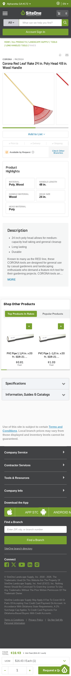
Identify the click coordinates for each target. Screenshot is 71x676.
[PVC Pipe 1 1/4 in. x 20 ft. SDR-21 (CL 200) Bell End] (19, 337)
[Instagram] (38, 566)
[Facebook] (7, 566)
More (11, 279)
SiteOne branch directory (18, 548)
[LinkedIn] (31, 566)
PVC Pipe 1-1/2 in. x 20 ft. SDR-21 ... (51, 355)
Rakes (32, 45)
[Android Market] (52, 509)
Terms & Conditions (14, 620)
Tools (54, 42)
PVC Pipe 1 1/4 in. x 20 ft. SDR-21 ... (19, 355)
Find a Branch (13, 522)
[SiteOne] (31, 15)
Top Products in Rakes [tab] (21, 313)
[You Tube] (22, 566)
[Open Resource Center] (64, 669)
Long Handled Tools (17, 45)
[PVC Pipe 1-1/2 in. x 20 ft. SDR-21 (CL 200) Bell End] (51, 337)
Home (7, 42)
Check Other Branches (58, 152)
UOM (8, 661)
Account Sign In (35, 31)
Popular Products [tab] (53, 313)
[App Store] (18, 509)
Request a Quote (54, 670)
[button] (17, 3)
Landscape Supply (39, 42)
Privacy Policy (36, 620)
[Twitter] (14, 566)
